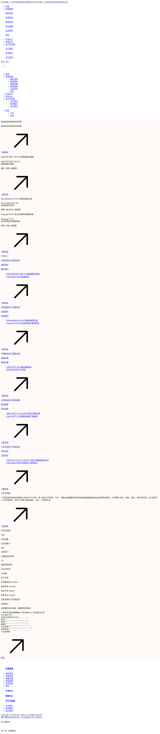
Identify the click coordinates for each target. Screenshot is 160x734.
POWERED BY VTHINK (32, 717)
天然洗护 (9, 31)
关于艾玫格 (10, 44)
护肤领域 (9, 9)
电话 (3, 622)
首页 (7, 6)
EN (7, 62)
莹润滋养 (9, 26)
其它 (7, 35)
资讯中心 (9, 42)
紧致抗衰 (9, 22)
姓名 (3, 619)
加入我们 (9, 57)
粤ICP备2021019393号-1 (10, 717)
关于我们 (9, 49)
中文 (3, 62)
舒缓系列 (9, 18)
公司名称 (5, 627)
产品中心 (9, 39)
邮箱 (3, 624)
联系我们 (9, 53)
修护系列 (9, 13)
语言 (7, 111)
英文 (12, 115)
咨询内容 (5, 629)
